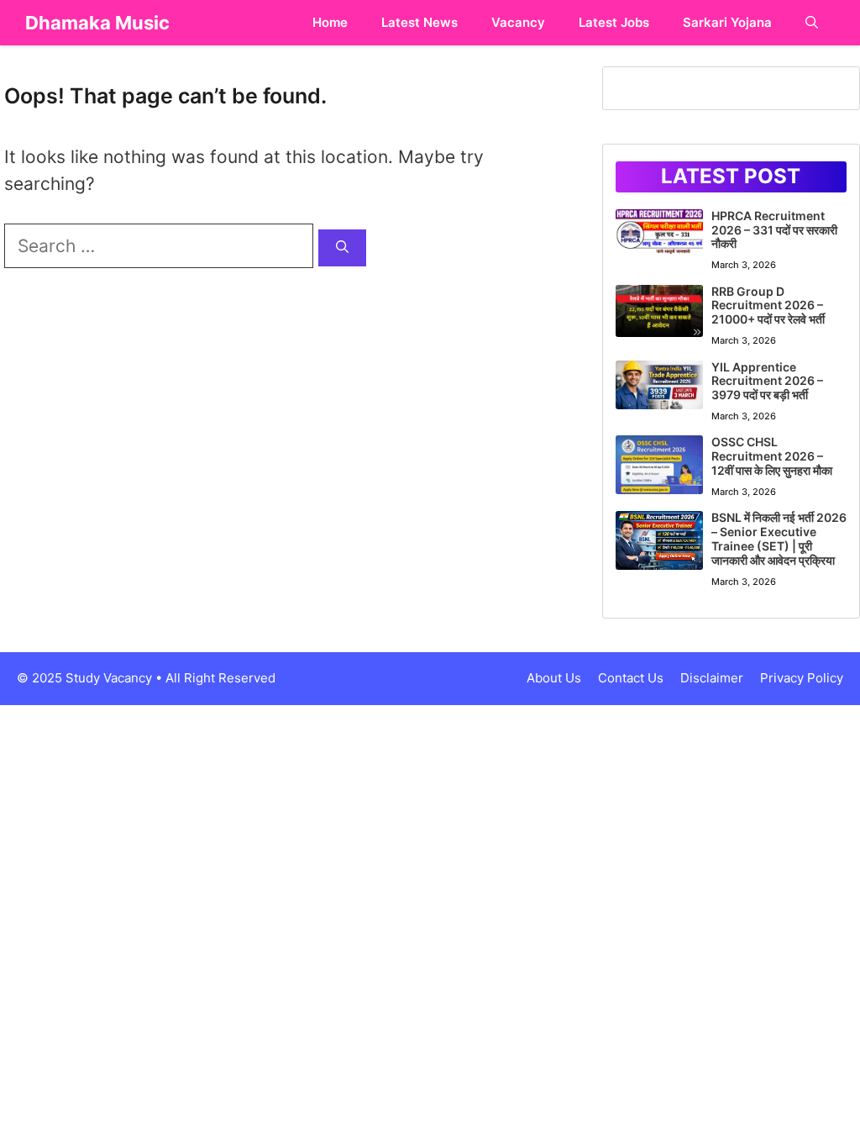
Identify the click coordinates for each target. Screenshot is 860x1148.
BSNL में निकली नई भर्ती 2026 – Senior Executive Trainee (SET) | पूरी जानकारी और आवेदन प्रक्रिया (779, 538)
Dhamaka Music (97, 23)
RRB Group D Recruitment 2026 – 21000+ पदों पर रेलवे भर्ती (768, 305)
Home (330, 22)
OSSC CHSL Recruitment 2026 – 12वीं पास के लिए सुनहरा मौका (771, 455)
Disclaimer (711, 678)
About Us (554, 678)
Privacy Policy (801, 678)
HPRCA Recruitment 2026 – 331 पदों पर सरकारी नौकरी (774, 229)
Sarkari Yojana (727, 22)
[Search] (342, 248)
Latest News (419, 22)
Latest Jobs (614, 22)
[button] (812, 22)
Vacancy (518, 22)
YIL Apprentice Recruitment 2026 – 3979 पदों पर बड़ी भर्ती (767, 381)
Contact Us (630, 678)
